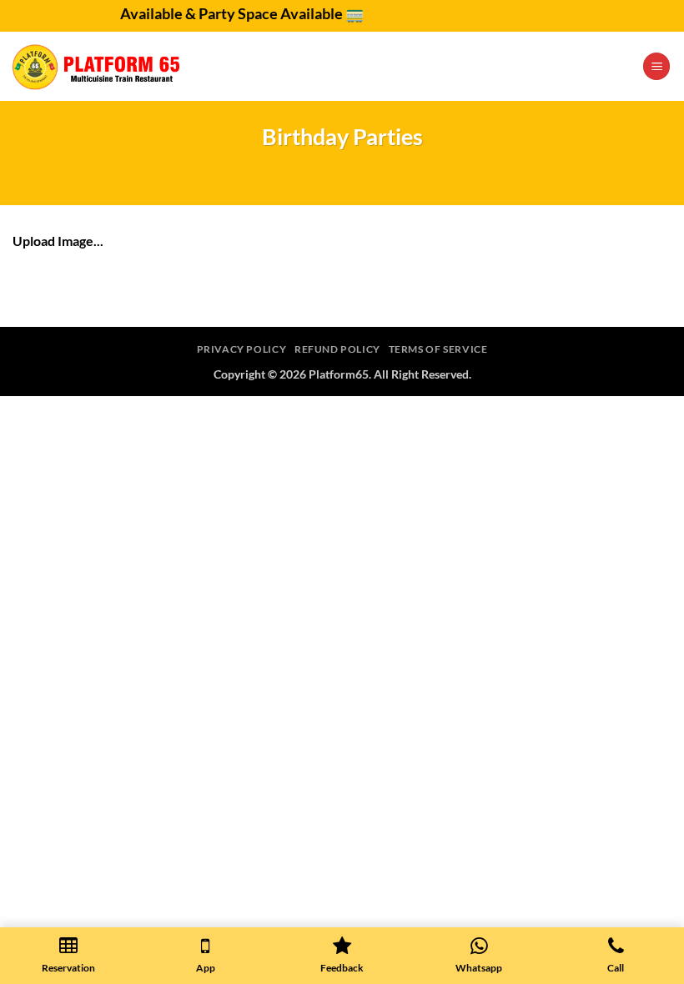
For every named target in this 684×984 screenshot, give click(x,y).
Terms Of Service (438, 349)
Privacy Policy (242, 349)
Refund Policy (337, 349)
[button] (656, 66)
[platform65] (96, 66)
